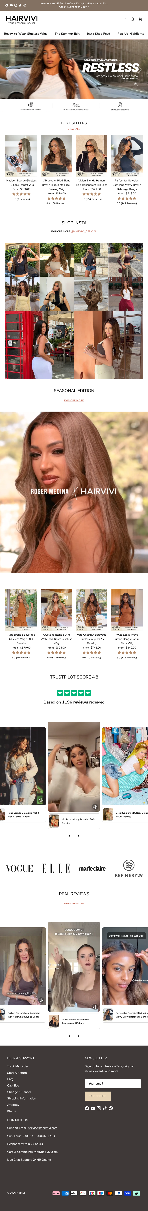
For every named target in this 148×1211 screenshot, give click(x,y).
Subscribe (98, 1096)
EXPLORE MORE (74, 400)
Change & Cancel (19, 1092)
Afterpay (13, 1105)
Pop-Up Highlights (130, 34)
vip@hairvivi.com (46, 1152)
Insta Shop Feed (98, 34)
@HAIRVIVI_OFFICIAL (84, 231)
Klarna (11, 1111)
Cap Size (13, 1085)
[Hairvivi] (21, 19)
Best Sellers (74, 123)
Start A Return (17, 1073)
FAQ (10, 1079)
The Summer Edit (67, 34)
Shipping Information (21, 1098)
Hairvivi (20, 1192)
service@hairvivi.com (42, 1128)
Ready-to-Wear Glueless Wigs (25, 34)
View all (74, 129)
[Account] (124, 19)
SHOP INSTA (74, 222)
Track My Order (17, 1066)
